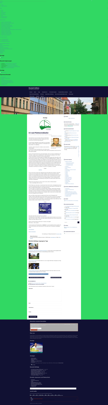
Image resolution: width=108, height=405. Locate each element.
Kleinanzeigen (67, 180)
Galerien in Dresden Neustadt (5, 28)
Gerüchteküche (3, 12)
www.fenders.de (53, 237)
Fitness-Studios (67, 170)
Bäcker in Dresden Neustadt (5, 24)
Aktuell (38, 134)
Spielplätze (67, 176)
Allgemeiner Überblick (68, 161)
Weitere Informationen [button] (32, 231)
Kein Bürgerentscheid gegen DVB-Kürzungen (13, 66)
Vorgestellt (45, 134)
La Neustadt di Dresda (4, 40)
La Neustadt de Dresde (4, 39)
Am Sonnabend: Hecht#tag (69, 219)
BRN (2, 15)
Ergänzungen (31, 288)
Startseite (1, 1)
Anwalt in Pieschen (33, 358)
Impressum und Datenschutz (5, 78)
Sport (2, 11)
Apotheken (67, 166)
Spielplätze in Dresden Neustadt (6, 32)
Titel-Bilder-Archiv (4, 17)
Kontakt (1, 44)
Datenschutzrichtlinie (67, 324)
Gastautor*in (35, 134)
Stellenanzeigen (31, 96)
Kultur (2, 10)
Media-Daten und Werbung (4, 47)
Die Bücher (1, 46)
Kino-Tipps (3, 13)
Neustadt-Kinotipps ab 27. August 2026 (11, 63)
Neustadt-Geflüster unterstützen (4, 43)
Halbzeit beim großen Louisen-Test (70, 212)
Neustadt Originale (4, 16)
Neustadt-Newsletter (4, 83)
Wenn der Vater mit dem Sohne (55, 277)
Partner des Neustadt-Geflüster (4, 45)
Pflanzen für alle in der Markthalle (11, 64)
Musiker (43, 134)
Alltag (1, 8)
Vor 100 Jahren (3, 14)
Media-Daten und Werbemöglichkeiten (7, 81)
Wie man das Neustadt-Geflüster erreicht (6, 48)
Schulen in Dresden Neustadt (5, 30)
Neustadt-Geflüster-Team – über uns (6, 80)
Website (30, 311)
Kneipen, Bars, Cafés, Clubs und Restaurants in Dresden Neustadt (11, 29)
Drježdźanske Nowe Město (5, 41)
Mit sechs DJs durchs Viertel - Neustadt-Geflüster (39, 283)
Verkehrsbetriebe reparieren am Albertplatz (37, 277)
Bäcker (66, 168)
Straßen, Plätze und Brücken (69, 183)
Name (30, 303)
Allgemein (1, 53)
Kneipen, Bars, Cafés (68, 178)
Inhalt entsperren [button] (31, 229)
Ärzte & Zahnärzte (68, 167)
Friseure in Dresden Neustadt (5, 27)
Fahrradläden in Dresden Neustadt (6, 25)
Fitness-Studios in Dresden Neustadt (6, 26)
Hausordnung (67, 188)
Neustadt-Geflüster (34, 88)
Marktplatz (37, 96)
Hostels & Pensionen (68, 177)
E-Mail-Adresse (31, 307)
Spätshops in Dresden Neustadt (6, 31)
